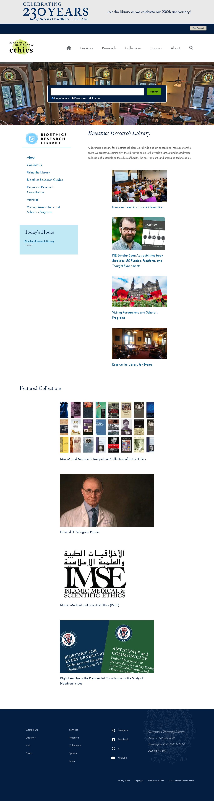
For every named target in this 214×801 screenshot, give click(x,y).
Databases (80, 98)
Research (109, 48)
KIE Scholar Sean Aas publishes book (137, 260)
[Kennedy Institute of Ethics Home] (21, 41)
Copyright (139, 780)
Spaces (156, 48)
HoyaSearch (61, 98)
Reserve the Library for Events (132, 364)
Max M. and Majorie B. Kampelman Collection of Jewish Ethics (103, 459)
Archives (32, 199)
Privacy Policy (124, 780)
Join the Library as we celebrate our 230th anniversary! (149, 11)
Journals (97, 98)
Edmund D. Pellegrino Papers (79, 532)
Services (86, 48)
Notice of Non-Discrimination (181, 780)
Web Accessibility (156, 780)
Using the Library (38, 172)
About (175, 48)
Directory (31, 737)
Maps (29, 753)
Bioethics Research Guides (45, 179)
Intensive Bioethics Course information (137, 207)
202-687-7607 (157, 751)
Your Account (198, 28)
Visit (28, 745)
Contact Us (34, 164)
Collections (133, 48)
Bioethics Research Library (39, 241)
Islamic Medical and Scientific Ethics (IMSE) (89, 605)
